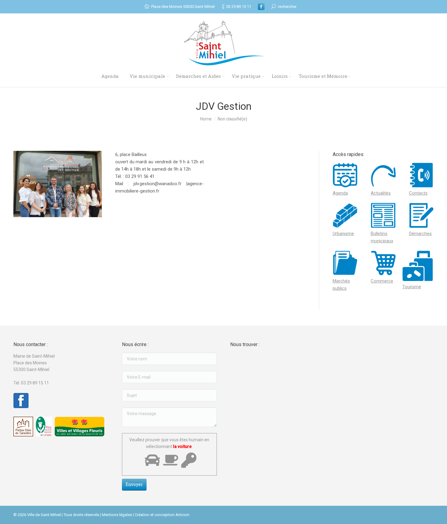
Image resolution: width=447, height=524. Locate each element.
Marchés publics (341, 284)
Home (206, 118)
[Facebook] (261, 6)
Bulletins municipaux (382, 237)
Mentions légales (117, 514)
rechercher (287, 6)
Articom (182, 514)
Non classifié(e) (232, 118)
